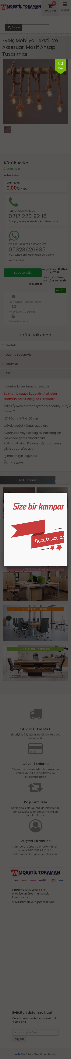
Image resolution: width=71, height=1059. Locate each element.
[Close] (67, 492)
